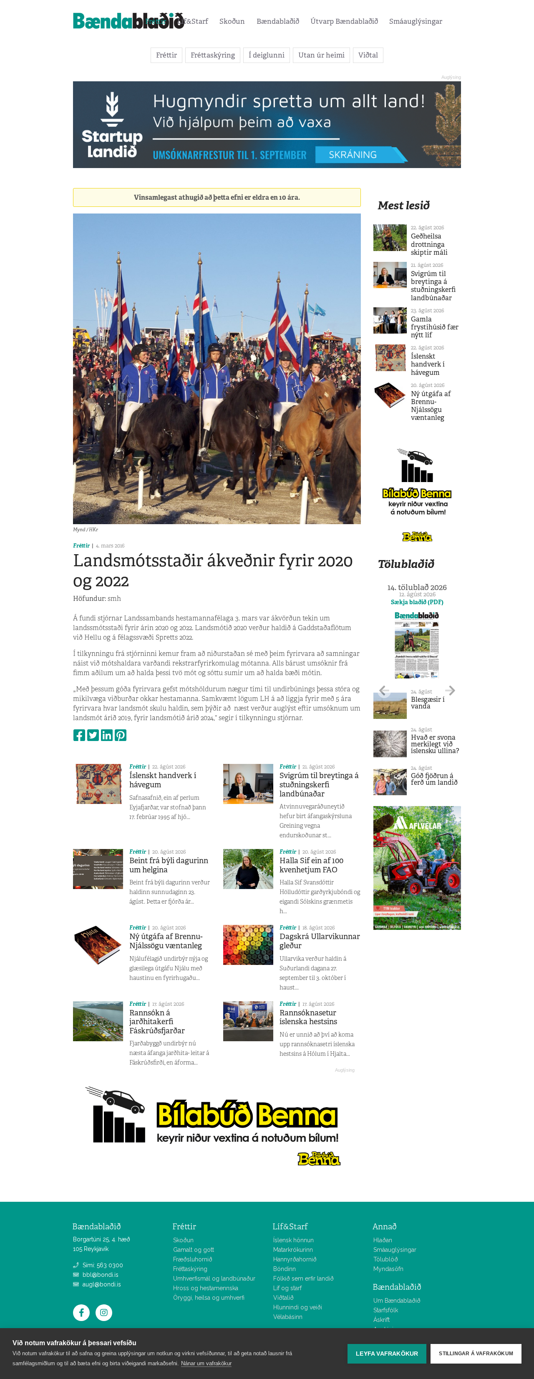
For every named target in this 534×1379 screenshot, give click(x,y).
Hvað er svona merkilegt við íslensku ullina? (435, 744)
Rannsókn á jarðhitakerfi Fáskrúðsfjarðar (157, 1022)
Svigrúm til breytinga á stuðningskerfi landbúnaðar (319, 785)
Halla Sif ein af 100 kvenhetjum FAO (311, 865)
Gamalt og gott (193, 1249)
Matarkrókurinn (293, 1249)
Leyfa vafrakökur (387, 1354)
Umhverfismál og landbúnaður (214, 1278)
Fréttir (155, 21)
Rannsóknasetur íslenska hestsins (308, 1017)
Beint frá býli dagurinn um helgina (168, 865)
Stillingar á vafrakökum (476, 1353)
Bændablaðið (278, 21)
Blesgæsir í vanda (428, 703)
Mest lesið (404, 205)
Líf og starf (287, 1288)
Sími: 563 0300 (102, 1265)
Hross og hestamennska (205, 1288)
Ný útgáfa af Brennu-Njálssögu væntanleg (166, 941)
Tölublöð (385, 1259)
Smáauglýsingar (415, 21)
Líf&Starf (192, 21)
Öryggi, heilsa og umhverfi (208, 1297)
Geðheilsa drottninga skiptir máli (429, 244)
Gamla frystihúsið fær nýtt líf (434, 327)
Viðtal (368, 55)
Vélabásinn (287, 1317)
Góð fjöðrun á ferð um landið (434, 779)
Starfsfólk (385, 1310)
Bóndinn (284, 1269)
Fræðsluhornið (192, 1259)
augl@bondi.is (101, 1284)
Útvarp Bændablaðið (344, 21)
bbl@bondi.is (99, 1274)
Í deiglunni (267, 55)
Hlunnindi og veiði (297, 1307)
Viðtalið (283, 1297)
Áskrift (381, 1319)
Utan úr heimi (321, 55)
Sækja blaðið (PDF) (417, 602)
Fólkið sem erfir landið (303, 1278)
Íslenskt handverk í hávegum (162, 780)
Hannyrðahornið (295, 1259)
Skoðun (232, 21)
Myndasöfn (388, 1269)
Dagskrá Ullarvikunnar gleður (320, 941)
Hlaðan (382, 1240)
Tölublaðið (406, 564)
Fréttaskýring (213, 55)
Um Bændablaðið (397, 1300)
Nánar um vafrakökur (206, 1363)
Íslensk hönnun (293, 1240)
